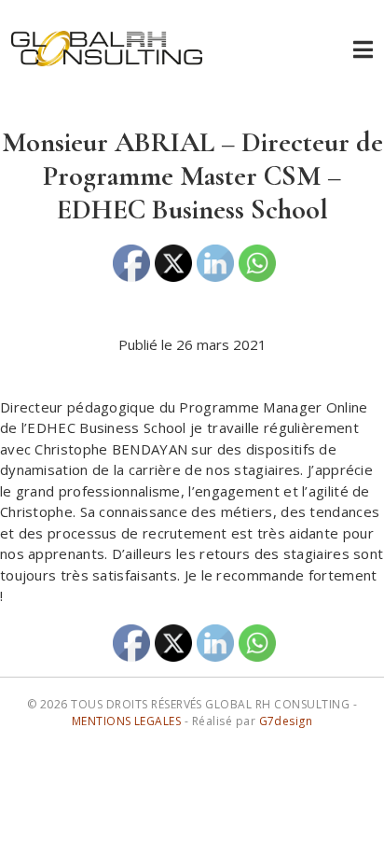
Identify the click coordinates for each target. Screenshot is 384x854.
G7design (286, 721)
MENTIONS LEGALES (127, 721)
